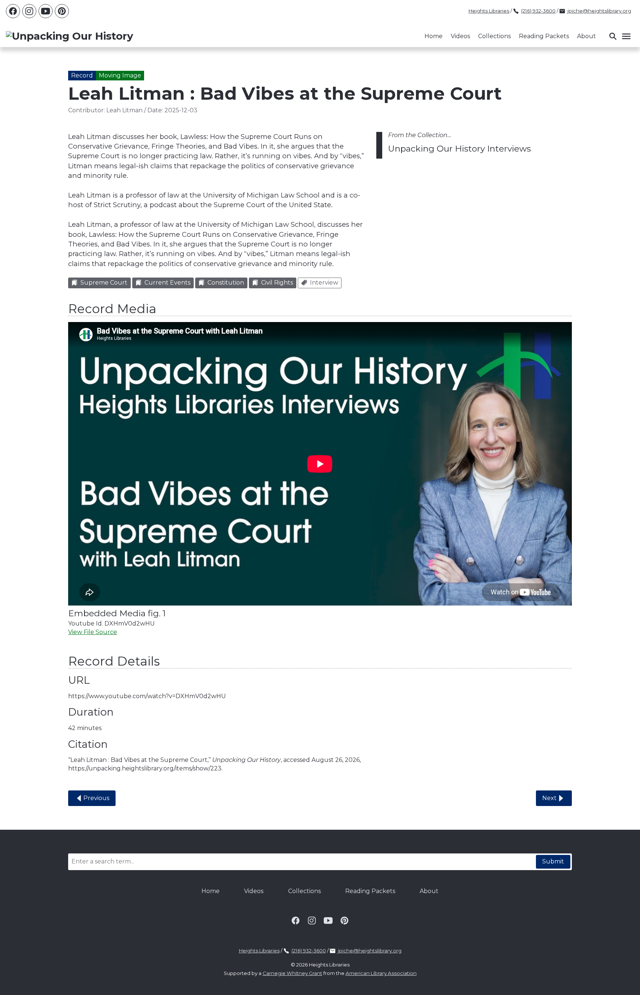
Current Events (167, 282)
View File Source (92, 632)
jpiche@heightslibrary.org (599, 11)
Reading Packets (544, 36)
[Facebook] (13, 11)
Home (433, 36)
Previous (96, 798)
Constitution (225, 282)
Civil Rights (277, 282)
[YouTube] (46, 11)
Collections (494, 36)
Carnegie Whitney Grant (292, 973)
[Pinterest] (62, 11)
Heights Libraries (489, 11)
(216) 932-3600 (538, 11)
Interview (324, 282)
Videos (460, 36)
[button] (619, 36)
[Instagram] (29, 11)
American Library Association (381, 973)
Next (549, 798)
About (586, 36)
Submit (553, 861)
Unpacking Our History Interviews (459, 148)
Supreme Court (103, 282)
